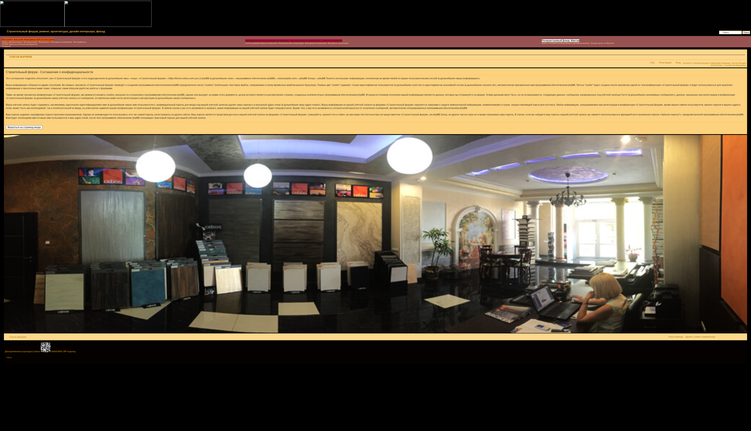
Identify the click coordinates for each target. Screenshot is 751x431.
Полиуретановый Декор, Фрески (560, 40)
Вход (678, 62)
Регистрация (665, 62)
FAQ (652, 62)
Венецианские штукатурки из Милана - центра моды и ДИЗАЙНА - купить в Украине (293, 40)
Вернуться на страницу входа (24, 127)
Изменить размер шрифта (742, 57)
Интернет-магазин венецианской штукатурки (28, 39)
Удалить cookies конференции (700, 337)
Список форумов (20, 57)
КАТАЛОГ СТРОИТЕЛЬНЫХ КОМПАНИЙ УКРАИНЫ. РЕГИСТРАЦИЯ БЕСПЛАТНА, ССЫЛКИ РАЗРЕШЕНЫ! (714, 64)
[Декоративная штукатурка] (375, 332)
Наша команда (675, 337)
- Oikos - (9, 357)
